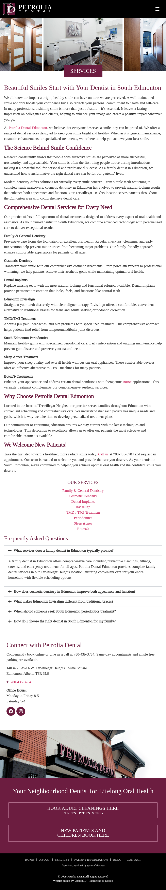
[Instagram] (20, 711)
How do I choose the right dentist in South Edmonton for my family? (65, 621)
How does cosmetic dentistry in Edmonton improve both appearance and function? (74, 591)
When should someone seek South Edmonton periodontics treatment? (65, 611)
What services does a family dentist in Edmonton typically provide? (64, 550)
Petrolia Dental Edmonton (28, 127)
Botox (127, 381)
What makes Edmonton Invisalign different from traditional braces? (63, 601)
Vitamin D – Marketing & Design (93, 881)
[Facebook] (10, 711)
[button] (83, 550)
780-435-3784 (21, 682)
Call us (103, 454)
